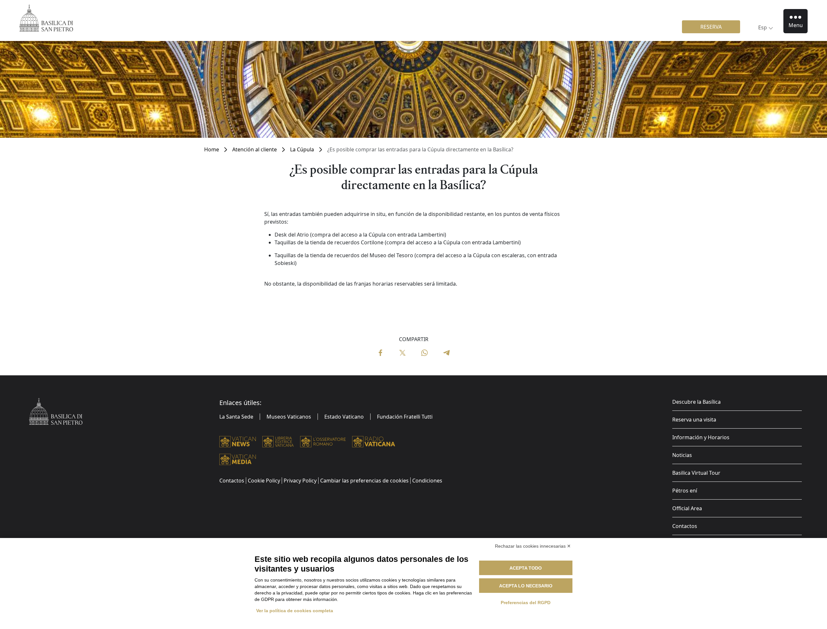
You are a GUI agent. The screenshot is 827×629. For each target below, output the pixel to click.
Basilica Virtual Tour (696, 472)
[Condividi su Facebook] (380, 352)
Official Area (687, 508)
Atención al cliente (254, 149)
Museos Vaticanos (289, 416)
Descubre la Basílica (696, 401)
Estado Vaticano (344, 416)
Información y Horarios (700, 437)
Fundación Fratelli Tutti (405, 416)
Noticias (682, 455)
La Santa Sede (236, 416)
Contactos (684, 526)
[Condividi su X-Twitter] (402, 352)
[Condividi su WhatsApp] (424, 352)
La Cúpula (302, 149)
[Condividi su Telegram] (446, 352)
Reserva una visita (694, 419)
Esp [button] (762, 27)
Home (211, 149)
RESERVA (711, 26)
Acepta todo (525, 568)
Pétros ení (684, 490)
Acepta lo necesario (525, 585)
